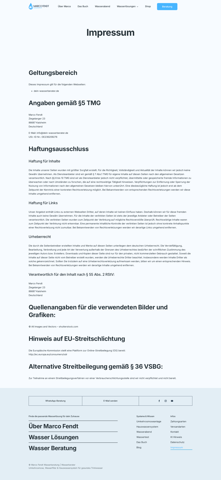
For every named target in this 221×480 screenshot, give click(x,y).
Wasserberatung (51, 464)
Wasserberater (68, 464)
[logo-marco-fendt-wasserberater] (39, 4)
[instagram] (165, 401)
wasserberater (48, 91)
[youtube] (172, 401)
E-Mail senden (110, 400)
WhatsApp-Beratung (55, 400)
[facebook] (159, 401)
